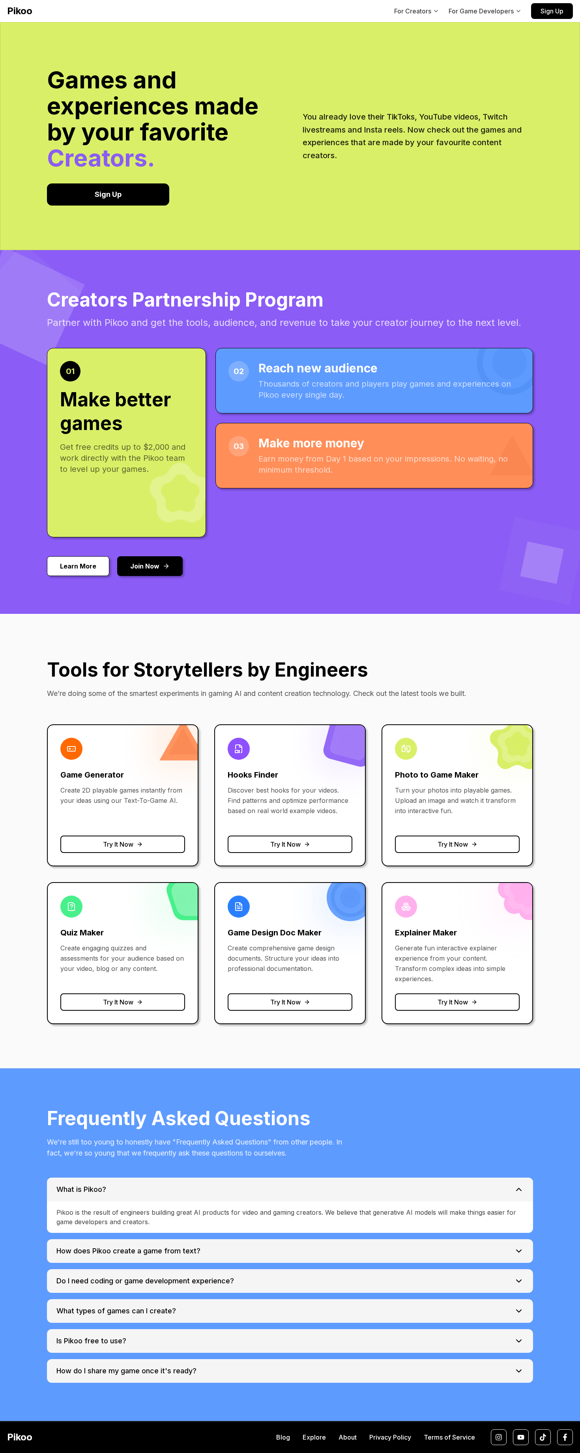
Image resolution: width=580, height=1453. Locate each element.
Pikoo (19, 11)
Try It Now (118, 844)
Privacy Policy (390, 1437)
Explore (314, 1437)
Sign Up (552, 11)
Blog (283, 1437)
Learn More (78, 566)
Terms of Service (449, 1437)
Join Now (144, 566)
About (348, 1437)
